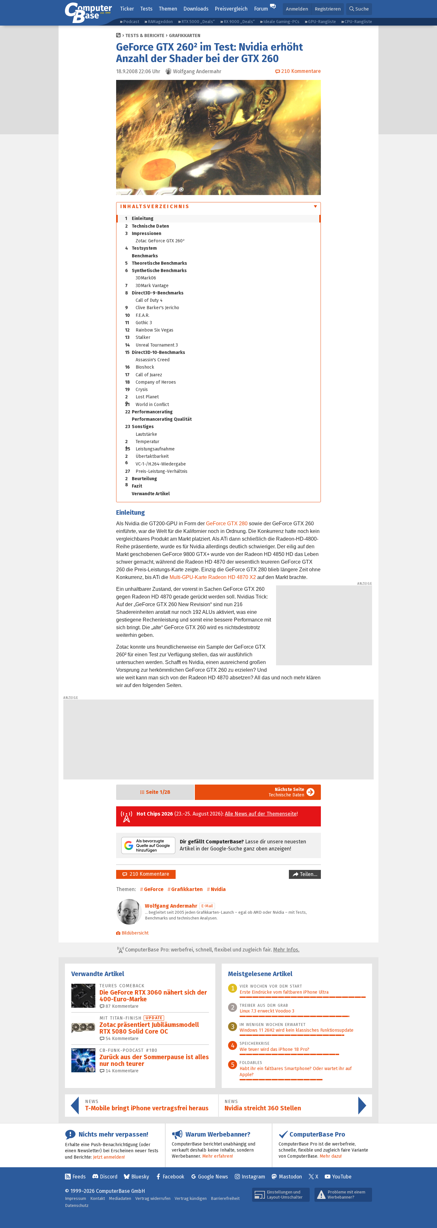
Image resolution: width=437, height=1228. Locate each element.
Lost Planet (142, 397)
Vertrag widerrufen (153, 1198)
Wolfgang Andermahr (171, 906)
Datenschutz (77, 1205)
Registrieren (328, 9)
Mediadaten (120, 1198)
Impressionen (143, 233)
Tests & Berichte (144, 35)
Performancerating (149, 412)
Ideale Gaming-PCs (281, 21)
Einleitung (139, 218)
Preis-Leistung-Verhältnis (156, 471)
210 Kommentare (148, 874)
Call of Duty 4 (149, 300)
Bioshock (139, 367)
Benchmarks (145, 256)
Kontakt (97, 1198)
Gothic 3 (138, 322)
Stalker (137, 337)
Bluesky (140, 1177)
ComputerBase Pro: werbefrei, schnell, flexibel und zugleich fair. (211, 950)
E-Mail (207, 905)
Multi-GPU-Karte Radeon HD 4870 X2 (213, 577)
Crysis (136, 389)
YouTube (342, 1177)
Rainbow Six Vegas (149, 330)
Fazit (137, 486)
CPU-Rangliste (358, 21)
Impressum (75, 1198)
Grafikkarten (184, 35)
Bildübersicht (135, 933)
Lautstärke (146, 434)
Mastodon (290, 1177)
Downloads (196, 9)
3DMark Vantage (147, 285)
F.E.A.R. (137, 315)
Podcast (131, 21)
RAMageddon (160, 21)
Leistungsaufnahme (150, 449)
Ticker (127, 9)
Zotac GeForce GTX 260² (160, 241)
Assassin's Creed (153, 360)
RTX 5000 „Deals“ (198, 21)
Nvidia (218, 889)
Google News (213, 1177)
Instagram (253, 1177)
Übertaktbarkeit (147, 457)
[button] (359, 9)
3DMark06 (146, 278)
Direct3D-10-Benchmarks (155, 352)
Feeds (79, 1177)
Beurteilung (141, 479)
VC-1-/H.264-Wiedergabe (161, 464)
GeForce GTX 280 (227, 523)
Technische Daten (147, 226)
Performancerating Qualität (162, 419)
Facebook (173, 1177)
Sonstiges (139, 426)
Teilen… (307, 874)
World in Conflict (147, 404)
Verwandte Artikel (151, 494)
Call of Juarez (143, 375)
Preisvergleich (231, 9)
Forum (261, 9)
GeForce (153, 889)
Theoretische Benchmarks (156, 263)
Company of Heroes (150, 382)
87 (121, 1006)
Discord (108, 1177)
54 (121, 1038)
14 (121, 1071)
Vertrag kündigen (191, 1198)
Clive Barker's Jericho (152, 307)
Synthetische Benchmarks (156, 270)
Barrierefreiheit (225, 1198)
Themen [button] (168, 9)
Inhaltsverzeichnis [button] (155, 206)
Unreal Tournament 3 (151, 345)
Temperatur (142, 442)
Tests (146, 9)
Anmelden (297, 9)
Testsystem (141, 248)
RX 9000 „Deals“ (239, 21)
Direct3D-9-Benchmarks (154, 293)
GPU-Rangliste (322, 21)
